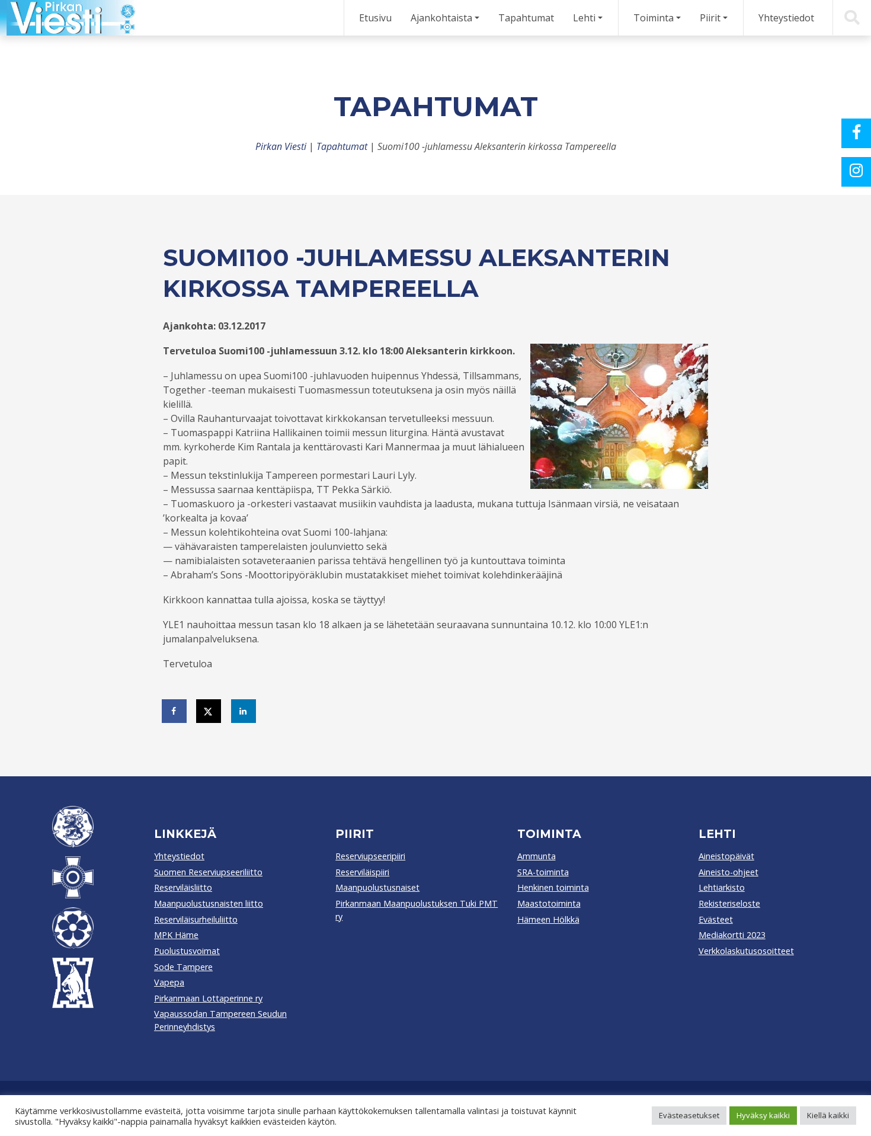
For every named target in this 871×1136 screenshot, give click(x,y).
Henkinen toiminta (553, 887)
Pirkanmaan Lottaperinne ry (208, 998)
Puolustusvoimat (187, 950)
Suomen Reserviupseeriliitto (208, 872)
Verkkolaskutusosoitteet (746, 950)
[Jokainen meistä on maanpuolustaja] (68, 18)
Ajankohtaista (441, 17)
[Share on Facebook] (175, 711)
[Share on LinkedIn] (244, 711)
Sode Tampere (183, 966)
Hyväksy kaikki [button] (763, 1115)
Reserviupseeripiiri (370, 856)
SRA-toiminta (543, 872)
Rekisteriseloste (729, 903)
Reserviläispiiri (362, 872)
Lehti (584, 17)
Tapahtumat (526, 17)
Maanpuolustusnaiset (377, 887)
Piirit (710, 17)
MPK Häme (176, 934)
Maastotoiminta (549, 903)
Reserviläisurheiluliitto (196, 919)
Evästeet (716, 919)
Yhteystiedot (786, 17)
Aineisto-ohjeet (728, 872)
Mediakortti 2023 (732, 934)
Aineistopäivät (726, 856)
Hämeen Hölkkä (548, 919)
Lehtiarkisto (722, 887)
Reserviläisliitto (183, 887)
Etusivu (375, 17)
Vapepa (169, 982)
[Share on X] (209, 711)
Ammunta (536, 856)
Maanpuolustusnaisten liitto (208, 903)
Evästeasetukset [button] (689, 1115)
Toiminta (653, 17)
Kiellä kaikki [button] (828, 1115)
